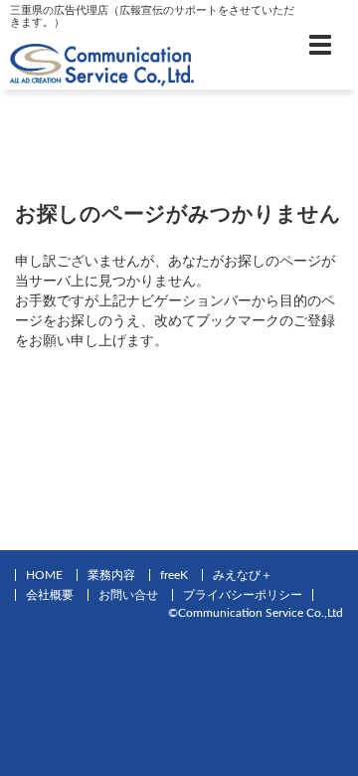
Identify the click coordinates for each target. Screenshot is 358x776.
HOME (44, 575)
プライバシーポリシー (242, 595)
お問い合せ (128, 595)
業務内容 (111, 575)
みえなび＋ (242, 575)
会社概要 (50, 595)
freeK (174, 575)
